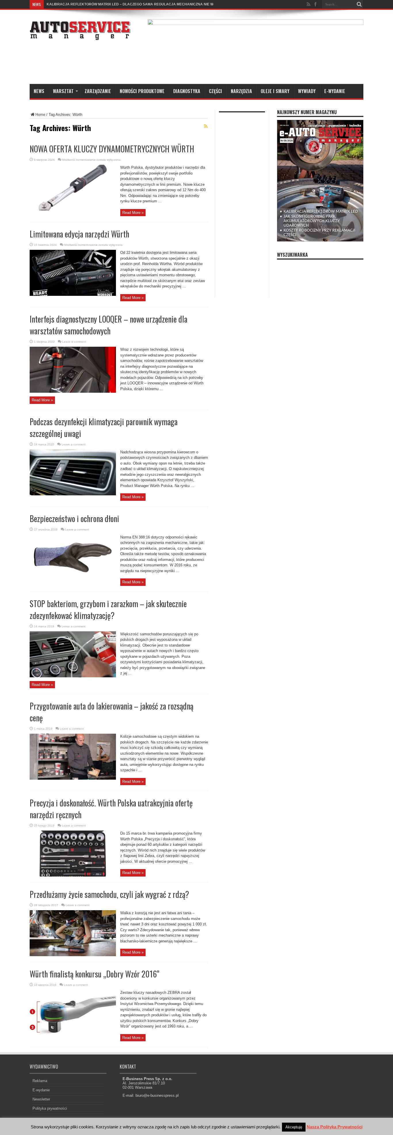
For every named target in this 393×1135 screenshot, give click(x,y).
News (39, 91)
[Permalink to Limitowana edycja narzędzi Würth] (73, 294)
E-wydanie (334, 91)
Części (215, 91)
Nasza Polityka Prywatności (335, 1126)
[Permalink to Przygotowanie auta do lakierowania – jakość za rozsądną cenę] (73, 778)
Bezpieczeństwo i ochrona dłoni (74, 518)
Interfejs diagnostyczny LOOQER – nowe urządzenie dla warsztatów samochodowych (108, 325)
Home (40, 114)
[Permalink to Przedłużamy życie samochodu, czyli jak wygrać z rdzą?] (73, 955)
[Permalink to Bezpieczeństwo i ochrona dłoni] (73, 579)
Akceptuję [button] (293, 1127)
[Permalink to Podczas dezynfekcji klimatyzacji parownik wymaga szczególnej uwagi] (73, 494)
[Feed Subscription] (205, 126)
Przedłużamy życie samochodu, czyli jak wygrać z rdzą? (109, 894)
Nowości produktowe (142, 91)
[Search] (359, 4)
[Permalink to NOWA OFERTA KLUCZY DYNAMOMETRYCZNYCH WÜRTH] (73, 209)
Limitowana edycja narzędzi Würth (79, 234)
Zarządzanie (98, 91)
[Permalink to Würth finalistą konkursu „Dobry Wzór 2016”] (73, 1034)
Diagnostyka (186, 91)
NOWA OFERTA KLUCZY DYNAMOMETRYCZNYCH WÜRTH (112, 149)
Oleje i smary (275, 91)
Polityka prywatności (50, 1108)
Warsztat (63, 91)
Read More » (133, 212)
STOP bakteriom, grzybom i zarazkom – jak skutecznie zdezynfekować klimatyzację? (108, 609)
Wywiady (307, 91)
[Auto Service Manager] (80, 36)
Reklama (40, 1081)
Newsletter (41, 1099)
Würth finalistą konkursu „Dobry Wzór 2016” (94, 974)
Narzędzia (241, 91)
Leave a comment (74, 341)
